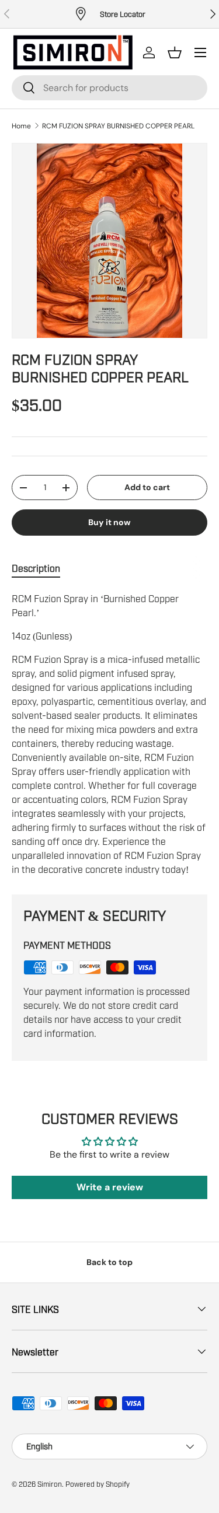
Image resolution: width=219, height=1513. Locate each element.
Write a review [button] (110, 1187)
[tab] (36, 568)
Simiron (49, 1484)
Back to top (109, 1262)
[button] (174, 52)
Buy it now (109, 522)
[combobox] (109, 87)
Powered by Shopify (97, 1484)
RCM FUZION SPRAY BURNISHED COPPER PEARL (118, 126)
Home (21, 126)
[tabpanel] (109, 733)
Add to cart (147, 487)
